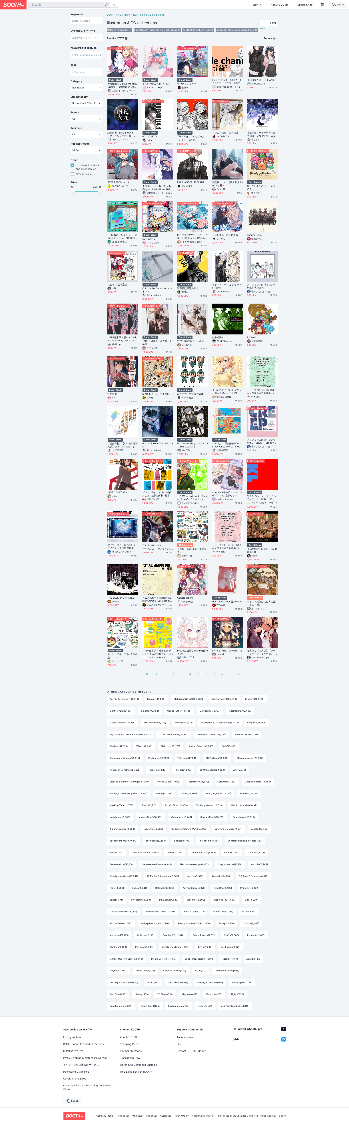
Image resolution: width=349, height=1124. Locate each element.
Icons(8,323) (116, 852)
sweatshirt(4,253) (141, 899)
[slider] (73, 191)
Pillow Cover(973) (145, 970)
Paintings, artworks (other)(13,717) (128, 793)
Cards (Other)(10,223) (212, 817)
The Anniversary (151, 545)
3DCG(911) (200, 970)
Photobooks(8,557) (209, 840)
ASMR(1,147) (253, 958)
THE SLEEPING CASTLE (120, 597)
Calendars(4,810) (164, 888)
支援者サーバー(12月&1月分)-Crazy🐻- (227, 184)
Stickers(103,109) (254, 699)
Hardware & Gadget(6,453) (195, 864)
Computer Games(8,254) (145, 852)
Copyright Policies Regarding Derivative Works (87, 1087)
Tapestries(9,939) (153, 829)
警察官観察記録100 (187, 288)
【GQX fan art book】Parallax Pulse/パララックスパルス (192, 498)
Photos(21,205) (183, 769)
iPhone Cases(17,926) (168, 781)
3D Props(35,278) (170, 746)
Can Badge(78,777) (210, 710)
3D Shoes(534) (165, 994)
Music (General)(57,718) (122, 722)
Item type (76, 128)
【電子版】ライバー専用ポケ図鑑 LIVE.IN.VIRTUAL (261, 134)
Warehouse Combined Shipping (138, 1064)
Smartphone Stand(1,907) (175, 947)
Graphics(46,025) (256, 722)
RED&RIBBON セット (118, 182)
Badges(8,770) (182, 840)
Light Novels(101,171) (121, 710)
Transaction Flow (130, 1057)
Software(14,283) (226, 781)
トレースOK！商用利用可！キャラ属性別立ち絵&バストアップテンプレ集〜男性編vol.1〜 (262, 392)
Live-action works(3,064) (123, 911)
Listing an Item (72, 1037)
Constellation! (185, 597)
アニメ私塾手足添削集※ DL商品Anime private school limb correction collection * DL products (157, 599)
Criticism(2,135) (145, 935)
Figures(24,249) (157, 769)
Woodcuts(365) (214, 994)
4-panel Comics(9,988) (122, 829)
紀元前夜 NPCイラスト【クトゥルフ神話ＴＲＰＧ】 (120, 134)
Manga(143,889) (156, 699)
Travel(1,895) (205, 947)
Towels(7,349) (174, 852)
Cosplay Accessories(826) (124, 982)
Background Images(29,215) (125, 758)
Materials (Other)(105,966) (188, 699)
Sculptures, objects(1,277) (199, 958)
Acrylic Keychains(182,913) (124, 699)
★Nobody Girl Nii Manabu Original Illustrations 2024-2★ (122, 85)
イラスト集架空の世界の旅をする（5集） (261, 603)
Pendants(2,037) (256, 935)
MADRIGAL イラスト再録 (156, 393)
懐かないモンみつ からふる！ (261, 188)
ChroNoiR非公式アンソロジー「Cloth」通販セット (227, 494)
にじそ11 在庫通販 (117, 284)
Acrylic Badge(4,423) (194, 888)
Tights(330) (237, 994)
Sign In (257, 4)
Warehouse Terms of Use (144, 1116)
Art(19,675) (239, 769)
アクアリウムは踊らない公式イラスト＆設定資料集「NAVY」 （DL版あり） (122, 547)
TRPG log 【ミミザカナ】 (192, 136)
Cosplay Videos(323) (121, 1006)
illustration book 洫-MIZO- (227, 601)
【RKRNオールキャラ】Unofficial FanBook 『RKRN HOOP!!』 (122, 236)
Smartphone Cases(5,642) (124, 876)
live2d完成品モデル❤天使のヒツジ (192, 652)
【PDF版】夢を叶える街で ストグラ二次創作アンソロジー (157, 652)
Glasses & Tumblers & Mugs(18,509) (129, 781)
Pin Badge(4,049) (168, 899)
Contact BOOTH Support (191, 1050)
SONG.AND (148, 238)
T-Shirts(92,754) (150, 710)
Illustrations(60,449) (240, 710)
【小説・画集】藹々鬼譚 (225, 132)
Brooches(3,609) (196, 899)
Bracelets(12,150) (249, 793)
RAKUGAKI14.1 (150, 136)
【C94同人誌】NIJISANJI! (261, 79)
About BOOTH (279, 4)
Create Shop (305, 4)
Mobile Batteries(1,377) (163, 958)
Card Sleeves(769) (178, 982)
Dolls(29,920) (229, 746)
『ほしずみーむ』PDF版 (225, 234)
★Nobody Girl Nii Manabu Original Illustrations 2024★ (157, 188)
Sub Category (79, 97)
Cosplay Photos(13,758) (258, 781)
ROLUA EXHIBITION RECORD (157, 445)
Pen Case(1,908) (144, 947)
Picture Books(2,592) (121, 923)
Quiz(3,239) (251, 899)
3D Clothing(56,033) (155, 722)
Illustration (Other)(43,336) (211, 734)
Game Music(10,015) (244, 817)
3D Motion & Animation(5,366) (163, 876)
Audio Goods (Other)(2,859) (160, 911)
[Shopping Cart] (322, 4)
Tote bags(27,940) (187, 758)
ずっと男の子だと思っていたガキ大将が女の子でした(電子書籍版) (226, 392)
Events (75, 112)
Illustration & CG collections (148, 14)
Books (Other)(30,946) (200, 746)
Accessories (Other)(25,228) (125, 769)
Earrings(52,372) (183, 722)
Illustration (124, 14)
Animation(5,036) (221, 876)
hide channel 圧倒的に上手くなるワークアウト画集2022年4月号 (227, 81)
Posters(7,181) (232, 852)
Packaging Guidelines (76, 1071)
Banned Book (254, 234)
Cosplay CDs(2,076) (173, 935)
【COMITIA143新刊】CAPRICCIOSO (262, 550)
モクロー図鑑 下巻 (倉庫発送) (122, 656)
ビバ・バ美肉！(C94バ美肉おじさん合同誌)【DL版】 (157, 494)
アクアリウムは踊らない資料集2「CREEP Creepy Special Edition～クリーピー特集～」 (262, 441)
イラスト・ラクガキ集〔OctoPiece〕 (227, 286)
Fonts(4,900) (117, 888)
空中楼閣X (217, 337)
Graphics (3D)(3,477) (224, 899)
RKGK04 (251, 337)
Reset (262, 28)
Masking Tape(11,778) (121, 805)
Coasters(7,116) (256, 852)
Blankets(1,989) (118, 947)
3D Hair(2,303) (251, 923)
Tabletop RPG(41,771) (246, 734)
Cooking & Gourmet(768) (209, 982)
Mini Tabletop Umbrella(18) (234, 1006)
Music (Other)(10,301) (150, 817)
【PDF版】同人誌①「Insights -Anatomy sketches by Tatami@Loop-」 (122, 339)
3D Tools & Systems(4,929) (253, 876)
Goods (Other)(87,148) (179, 710)
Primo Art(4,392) (249, 888)
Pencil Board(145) (150, 1006)
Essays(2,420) (227, 923)
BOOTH (111, 14)
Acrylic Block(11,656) (176, 805)
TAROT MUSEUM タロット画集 (157, 343)
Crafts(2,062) (231, 935)
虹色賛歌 (112, 393)
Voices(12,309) (189, 793)
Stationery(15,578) (199, 781)
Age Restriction (80, 143)
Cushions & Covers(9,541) (228, 829)
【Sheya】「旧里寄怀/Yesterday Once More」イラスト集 (227, 445)
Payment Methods (131, 1050)
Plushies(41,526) (119, 746)
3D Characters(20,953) (212, 769)
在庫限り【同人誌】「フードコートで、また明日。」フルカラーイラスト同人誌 (261, 652)
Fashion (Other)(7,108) (122, 864)
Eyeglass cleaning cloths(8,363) (245, 840)
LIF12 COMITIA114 (117, 492)
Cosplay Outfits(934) (174, 970)
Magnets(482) (189, 994)
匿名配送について (73, 1050)
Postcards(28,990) (158, 758)
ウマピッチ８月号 (186, 83)
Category (76, 81)
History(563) (142, 994)
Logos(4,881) (139, 888)
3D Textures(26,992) (217, 758)
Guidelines (165, 1116)
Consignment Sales (74, 1078)
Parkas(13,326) (164, 793)
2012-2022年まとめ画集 (190, 341)
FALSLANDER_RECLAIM (190, 182)
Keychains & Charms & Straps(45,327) (130, 734)
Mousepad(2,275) (119, 935)
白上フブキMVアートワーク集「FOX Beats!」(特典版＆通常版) (192, 236)
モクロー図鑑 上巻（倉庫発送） (191, 550)
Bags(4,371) (116, 899)
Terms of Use (122, 1116)
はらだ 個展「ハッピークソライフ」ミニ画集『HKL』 (261, 498)
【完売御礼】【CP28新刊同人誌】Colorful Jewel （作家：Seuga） (122, 445)
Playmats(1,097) (118, 970)
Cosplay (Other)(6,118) (230, 864)
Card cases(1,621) (230, 947)
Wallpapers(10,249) (181, 817)
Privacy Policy (181, 1116)
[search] (106, 4)
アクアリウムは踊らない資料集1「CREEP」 (261, 286)
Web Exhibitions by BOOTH (136, 1071)
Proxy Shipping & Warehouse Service (85, 1057)
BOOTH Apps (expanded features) (84, 1044)
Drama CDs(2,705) (223, 911)
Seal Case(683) (118, 994)
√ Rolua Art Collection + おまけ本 (157, 290)
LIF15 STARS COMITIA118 (227, 650)
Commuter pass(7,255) (203, 852)
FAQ (179, 1044)
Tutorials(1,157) (229, 958)
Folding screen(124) (178, 1006)
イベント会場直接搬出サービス (81, 1064)
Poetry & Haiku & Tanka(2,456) (194, 923)
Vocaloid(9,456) (259, 829)
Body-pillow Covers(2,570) (155, 923)
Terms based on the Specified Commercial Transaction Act (246, 1116)
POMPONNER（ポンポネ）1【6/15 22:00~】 (192, 445)
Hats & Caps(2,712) (194, 911)
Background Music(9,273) (123, 840)
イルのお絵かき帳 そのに (155, 83)
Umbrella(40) (205, 1006)
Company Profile (104, 1116)
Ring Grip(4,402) (223, 888)
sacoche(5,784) (259, 864)
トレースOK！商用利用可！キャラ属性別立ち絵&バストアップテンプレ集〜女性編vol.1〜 (227, 547)
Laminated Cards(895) (227, 970)
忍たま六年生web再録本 (190, 393)
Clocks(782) (153, 982)
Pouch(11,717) (149, 805)
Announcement (185, 1037)
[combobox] (69, 5)
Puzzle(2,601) (249, 911)
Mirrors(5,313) (195, 876)
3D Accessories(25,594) (250, 758)
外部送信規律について (202, 1116)
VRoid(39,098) (144, 746)
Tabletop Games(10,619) (209, 805)
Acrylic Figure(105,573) (224, 699)
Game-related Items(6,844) (157, 864)
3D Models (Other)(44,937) (173, 734)
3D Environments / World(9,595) (188, 829)
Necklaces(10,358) (120, 817)
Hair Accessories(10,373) (244, 805)
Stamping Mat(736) (241, 982)
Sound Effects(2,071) (204, 935)
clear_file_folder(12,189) (218, 793)
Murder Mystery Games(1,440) (126, 958)
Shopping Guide (129, 1044)
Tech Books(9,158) (156, 840)
